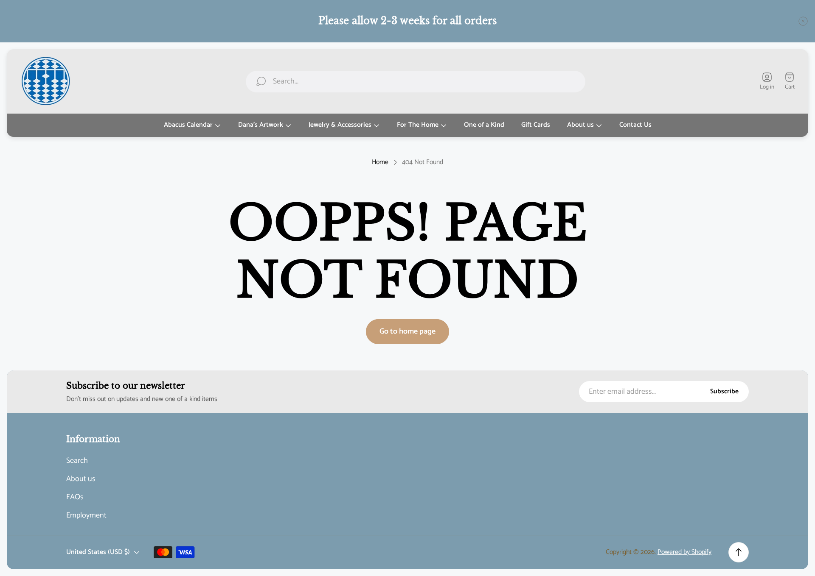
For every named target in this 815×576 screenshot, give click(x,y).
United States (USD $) (98, 552)
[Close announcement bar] (803, 21)
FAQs (75, 497)
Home (380, 162)
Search (77, 461)
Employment (86, 515)
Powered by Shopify (684, 552)
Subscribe (724, 391)
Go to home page (407, 331)
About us (81, 479)
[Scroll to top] (738, 552)
